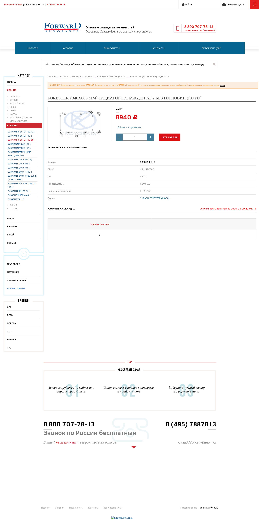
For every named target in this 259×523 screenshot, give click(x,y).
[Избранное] (254, 8)
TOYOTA (13, 208)
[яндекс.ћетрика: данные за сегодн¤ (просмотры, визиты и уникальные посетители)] (121, 517)
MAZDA (13, 114)
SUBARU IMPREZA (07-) (19, 147)
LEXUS (13, 110)
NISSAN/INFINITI (18, 121)
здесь (222, 85)
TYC (9, 347)
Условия (68, 48)
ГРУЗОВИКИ (13, 264)
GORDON (11, 323)
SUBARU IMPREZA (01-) (19, 143)
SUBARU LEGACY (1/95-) (20, 171)
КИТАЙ (10, 234)
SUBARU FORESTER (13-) (20, 135)
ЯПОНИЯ (11, 90)
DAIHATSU (15, 96)
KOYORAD (12, 339)
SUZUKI (13, 204)
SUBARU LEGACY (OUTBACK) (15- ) (22, 185)
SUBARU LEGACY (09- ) (19, 167)
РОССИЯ (11, 242)
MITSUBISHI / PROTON (21, 117)
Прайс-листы (112, 48)
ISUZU (13, 106)
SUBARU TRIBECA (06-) (19, 195)
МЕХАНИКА (13, 272)
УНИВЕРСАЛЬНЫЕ (16, 280)
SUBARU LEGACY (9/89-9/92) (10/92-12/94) (22, 177)
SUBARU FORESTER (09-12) (21, 131)
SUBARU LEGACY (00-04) (20, 159)
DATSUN (14, 99)
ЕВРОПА (11, 82)
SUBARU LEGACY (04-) (19, 163)
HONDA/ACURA (17, 103)
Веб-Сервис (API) (211, 48)
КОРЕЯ (10, 218)
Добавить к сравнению (130, 127)
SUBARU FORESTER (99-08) (21, 139)
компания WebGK (208, 507)
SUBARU (13, 125)
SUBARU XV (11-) (16, 199)
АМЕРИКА (12, 226)
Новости (32, 48)
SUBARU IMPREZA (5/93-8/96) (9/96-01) (20, 153)
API (9, 307)
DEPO (10, 315)
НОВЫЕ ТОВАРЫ (16, 288)
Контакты (159, 48)
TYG (9, 331)
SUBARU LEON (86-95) (18, 191)
